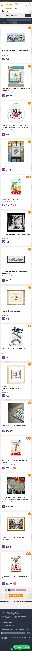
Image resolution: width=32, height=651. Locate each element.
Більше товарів (15, 596)
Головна (3, 8)
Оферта (25, 644)
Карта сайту (20, 644)
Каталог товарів (9, 8)
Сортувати (4, 19)
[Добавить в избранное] (29, 27)
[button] (13, 20)
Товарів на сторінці (6, 22)
